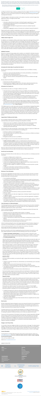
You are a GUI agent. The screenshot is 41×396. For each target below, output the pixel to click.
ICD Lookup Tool (34, 366)
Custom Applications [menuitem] (5, 360)
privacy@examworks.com (11, 339)
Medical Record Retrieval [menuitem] (26, 352)
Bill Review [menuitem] (23, 349)
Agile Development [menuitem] (5, 358)
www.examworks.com (34, 12)
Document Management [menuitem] (25, 351)
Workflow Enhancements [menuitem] (5, 359)
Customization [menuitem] (5, 356)
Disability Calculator (8, 366)
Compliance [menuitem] (24, 356)
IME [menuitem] (22, 348)
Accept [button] (18, 8)
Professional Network (21, 366)
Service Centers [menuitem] (4, 348)
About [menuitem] (3, 347)
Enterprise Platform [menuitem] (5, 357)
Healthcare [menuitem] (23, 358)
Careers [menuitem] (3, 349)
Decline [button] (23, 8)
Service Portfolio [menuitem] (24, 354)
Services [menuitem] (23, 347)
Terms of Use (37, 391)
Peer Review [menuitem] (24, 350)
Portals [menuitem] (3, 361)
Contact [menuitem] (3, 350)
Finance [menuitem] (23, 359)
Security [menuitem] (23, 357)
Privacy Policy (29, 391)
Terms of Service (34, 391)
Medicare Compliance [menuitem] (25, 353)
